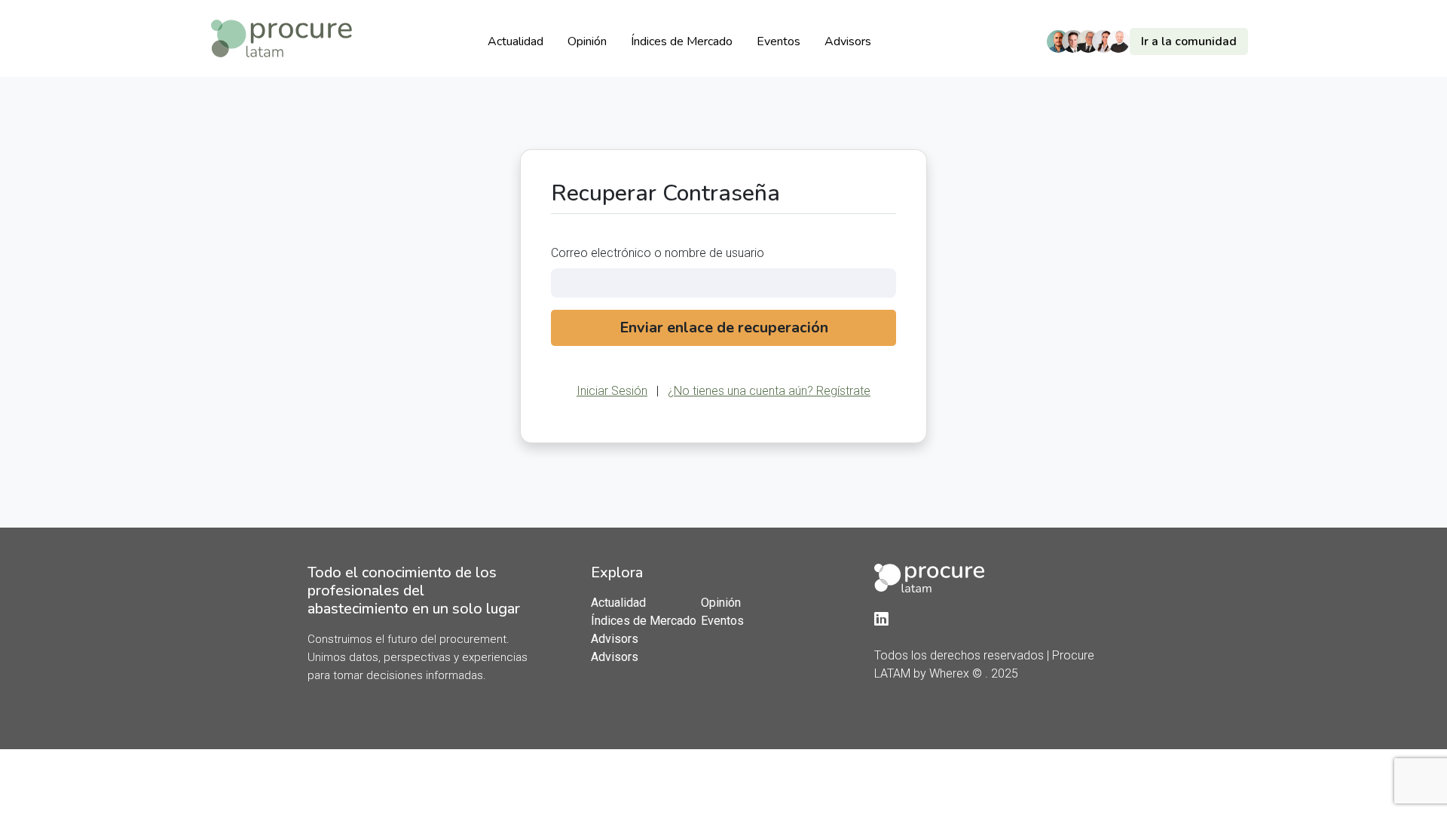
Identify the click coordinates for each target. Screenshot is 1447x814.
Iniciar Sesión (612, 391)
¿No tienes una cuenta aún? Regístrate (769, 391)
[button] (1151, 41)
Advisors (847, 41)
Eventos (778, 41)
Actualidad (515, 41)
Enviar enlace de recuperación (723, 327)
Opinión (587, 41)
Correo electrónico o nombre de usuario (657, 253)
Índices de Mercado (682, 41)
